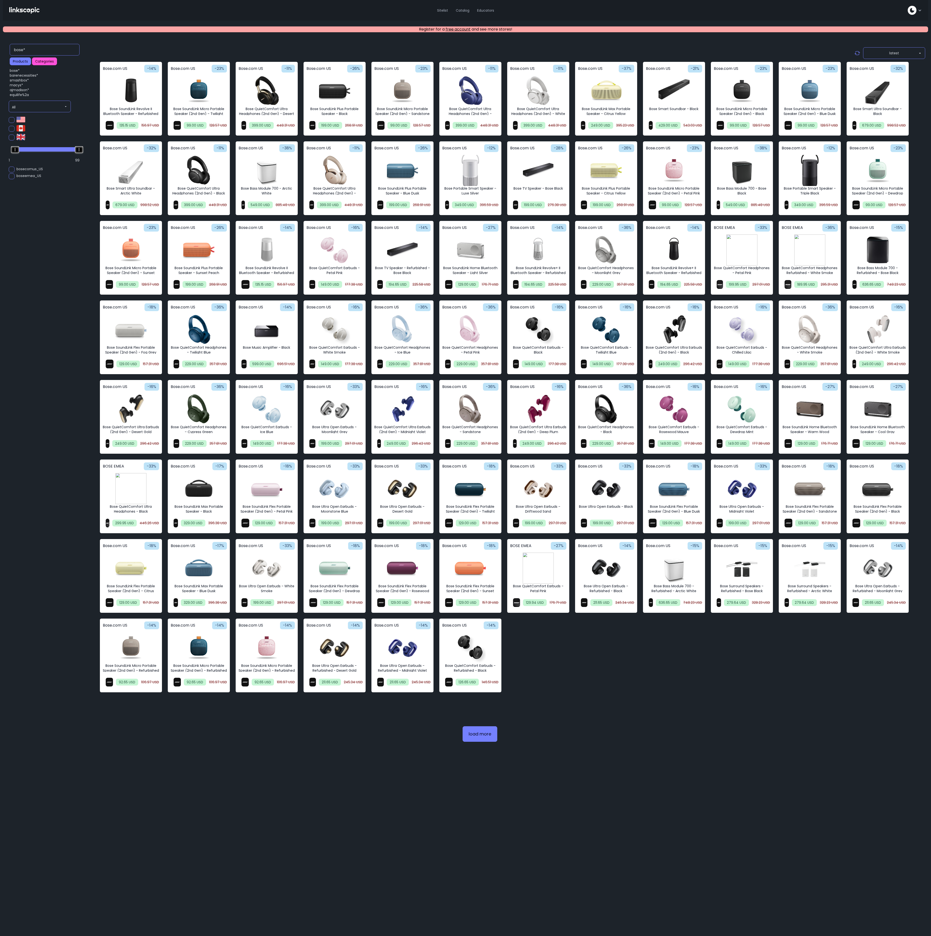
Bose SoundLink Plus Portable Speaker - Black (334, 111)
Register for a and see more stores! (465, 29)
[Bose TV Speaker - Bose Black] (538, 170)
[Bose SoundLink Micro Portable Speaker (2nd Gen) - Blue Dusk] (809, 90)
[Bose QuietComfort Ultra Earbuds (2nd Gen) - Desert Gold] (130, 409)
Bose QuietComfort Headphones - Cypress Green (198, 429)
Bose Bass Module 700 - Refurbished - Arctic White (673, 588)
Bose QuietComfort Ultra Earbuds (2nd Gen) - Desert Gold (131, 429)
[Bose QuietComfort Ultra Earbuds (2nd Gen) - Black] (674, 329)
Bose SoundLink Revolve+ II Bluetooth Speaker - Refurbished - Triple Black (673, 273)
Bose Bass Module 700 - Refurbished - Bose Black (878, 270)
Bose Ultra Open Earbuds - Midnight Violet (742, 509)
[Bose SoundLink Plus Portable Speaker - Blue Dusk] (402, 170)
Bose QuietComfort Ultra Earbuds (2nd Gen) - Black (674, 350)
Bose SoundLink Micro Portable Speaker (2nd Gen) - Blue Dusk (810, 111)
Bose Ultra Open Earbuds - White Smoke (266, 588)
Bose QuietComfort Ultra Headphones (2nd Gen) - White (538, 111)
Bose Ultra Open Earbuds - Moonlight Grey (334, 429)
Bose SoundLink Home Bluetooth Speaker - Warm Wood (810, 429)
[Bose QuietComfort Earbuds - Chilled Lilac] (741, 329)
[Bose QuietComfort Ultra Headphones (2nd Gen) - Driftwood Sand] (334, 170)
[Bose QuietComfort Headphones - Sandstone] (470, 409)
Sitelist (442, 10)
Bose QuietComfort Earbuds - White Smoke (334, 350)
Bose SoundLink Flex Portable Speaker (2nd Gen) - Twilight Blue (470, 511)
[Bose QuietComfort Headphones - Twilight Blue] (198, 329)
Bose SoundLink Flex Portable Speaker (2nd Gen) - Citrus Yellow (131, 591)
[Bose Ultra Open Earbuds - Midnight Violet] (741, 488)
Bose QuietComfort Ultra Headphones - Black (131, 509)
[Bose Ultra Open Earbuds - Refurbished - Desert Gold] (334, 647)
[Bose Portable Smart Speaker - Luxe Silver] (470, 170)
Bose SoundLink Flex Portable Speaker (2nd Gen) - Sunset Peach (470, 591)
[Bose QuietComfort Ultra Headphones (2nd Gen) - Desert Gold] (266, 90)
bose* (15, 70)
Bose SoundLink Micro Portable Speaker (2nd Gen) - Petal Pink (674, 191)
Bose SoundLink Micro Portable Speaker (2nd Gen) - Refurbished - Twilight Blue (199, 670)
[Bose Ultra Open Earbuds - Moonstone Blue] (334, 488)
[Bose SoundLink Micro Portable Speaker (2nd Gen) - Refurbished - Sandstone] (130, 647)
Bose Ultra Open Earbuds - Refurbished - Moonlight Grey (877, 588)
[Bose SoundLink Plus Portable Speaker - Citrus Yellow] (606, 170)
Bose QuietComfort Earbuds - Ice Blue (266, 429)
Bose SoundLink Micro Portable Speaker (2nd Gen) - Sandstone (402, 111)
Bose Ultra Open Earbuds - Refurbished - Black (606, 588)
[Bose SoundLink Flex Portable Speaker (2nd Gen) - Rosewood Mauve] (402, 568)
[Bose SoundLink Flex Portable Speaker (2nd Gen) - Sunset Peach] (470, 568)
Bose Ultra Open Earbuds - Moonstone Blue (334, 509)
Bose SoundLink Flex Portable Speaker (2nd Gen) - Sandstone (810, 509)
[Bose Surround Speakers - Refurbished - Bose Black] (741, 568)
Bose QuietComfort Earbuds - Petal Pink (334, 270)
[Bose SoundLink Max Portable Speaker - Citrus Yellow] (606, 90)
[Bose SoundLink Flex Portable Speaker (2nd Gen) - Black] (877, 488)
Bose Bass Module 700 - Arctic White (266, 191)
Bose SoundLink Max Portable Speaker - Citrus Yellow (606, 111)
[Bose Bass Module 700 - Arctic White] (266, 170)
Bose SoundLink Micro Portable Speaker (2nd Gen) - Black (741, 111)
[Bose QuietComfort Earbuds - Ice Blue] (266, 409)
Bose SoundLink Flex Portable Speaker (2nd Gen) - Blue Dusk (674, 509)
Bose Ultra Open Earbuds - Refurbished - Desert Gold (334, 668)
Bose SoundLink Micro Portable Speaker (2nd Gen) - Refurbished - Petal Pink (267, 670)
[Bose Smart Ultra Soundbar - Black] (877, 90)
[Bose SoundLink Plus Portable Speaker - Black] (334, 90)
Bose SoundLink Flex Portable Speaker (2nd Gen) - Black (878, 509)
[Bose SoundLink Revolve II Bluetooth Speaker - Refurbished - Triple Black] (130, 90)
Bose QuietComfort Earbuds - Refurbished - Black (470, 668)
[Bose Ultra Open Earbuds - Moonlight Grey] (334, 409)
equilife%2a (19, 94)
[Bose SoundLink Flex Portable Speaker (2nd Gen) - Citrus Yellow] (130, 568)
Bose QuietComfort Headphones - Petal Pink (742, 270)
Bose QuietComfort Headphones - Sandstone (470, 429)
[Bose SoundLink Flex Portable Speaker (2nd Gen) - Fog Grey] (130, 329)
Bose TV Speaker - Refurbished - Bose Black (402, 270)
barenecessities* (24, 75)
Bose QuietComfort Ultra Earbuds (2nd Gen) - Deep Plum (538, 429)
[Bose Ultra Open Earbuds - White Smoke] (266, 568)
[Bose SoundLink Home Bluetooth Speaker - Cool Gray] (877, 409)
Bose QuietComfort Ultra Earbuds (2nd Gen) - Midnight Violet (402, 429)
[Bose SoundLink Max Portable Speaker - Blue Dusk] (198, 568)
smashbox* (19, 80)
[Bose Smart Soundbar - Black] (674, 90)
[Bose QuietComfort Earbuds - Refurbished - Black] (470, 647)
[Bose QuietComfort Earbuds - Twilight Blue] (606, 329)
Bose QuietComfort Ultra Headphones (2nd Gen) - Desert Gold (266, 113)
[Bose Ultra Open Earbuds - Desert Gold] (402, 488)
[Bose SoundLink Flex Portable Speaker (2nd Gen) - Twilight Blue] (470, 488)
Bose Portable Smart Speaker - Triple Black (810, 191)
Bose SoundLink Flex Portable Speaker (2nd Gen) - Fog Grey (130, 350)
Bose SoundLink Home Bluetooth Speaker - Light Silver (470, 270)
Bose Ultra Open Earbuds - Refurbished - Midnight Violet (402, 668)
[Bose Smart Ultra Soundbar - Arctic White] (130, 170)
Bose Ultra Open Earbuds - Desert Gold (402, 509)
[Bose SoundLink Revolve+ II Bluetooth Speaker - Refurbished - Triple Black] (674, 250)
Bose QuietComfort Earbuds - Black (538, 350)
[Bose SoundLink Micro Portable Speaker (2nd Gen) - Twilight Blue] (198, 90)
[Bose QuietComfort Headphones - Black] (606, 409)
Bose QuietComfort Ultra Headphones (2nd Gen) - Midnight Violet (470, 113)
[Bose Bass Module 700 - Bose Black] (741, 170)
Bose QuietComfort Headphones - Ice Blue (402, 350)
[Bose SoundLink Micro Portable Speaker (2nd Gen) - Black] (741, 90)
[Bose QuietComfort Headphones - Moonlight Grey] (606, 250)
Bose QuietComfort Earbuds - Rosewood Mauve (674, 429)
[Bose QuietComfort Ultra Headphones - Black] (130, 488)
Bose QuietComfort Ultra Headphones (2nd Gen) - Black (198, 191)
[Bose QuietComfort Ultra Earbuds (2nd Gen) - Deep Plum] (538, 409)
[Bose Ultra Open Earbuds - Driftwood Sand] (538, 488)
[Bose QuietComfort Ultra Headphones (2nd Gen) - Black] (198, 170)
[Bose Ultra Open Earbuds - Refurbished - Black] (606, 568)
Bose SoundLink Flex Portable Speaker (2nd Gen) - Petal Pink (267, 509)
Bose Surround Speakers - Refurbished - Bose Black (741, 588)
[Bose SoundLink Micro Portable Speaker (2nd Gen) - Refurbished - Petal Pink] (266, 647)
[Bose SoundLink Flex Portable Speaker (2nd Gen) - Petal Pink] (266, 488)
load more (480, 734)
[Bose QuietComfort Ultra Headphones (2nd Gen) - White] (538, 90)
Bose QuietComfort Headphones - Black (606, 429)
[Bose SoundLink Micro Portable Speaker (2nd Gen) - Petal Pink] (674, 170)
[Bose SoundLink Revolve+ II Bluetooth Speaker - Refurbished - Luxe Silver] (538, 250)
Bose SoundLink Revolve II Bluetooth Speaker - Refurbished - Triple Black (130, 113)
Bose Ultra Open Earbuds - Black (606, 506)
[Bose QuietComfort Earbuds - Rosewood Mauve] (674, 409)
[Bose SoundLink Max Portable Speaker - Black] (198, 488)
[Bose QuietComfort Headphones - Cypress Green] (198, 409)
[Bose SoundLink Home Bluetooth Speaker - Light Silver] (470, 250)
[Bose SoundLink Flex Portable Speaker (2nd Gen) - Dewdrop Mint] (334, 568)
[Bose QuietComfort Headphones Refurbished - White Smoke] (809, 250)
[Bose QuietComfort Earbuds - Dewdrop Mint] (741, 409)
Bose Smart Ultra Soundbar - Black (877, 111)
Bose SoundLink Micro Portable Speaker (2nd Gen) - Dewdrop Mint (877, 193)
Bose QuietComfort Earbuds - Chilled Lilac (742, 350)
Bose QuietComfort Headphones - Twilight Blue (198, 350)
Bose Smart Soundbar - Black (673, 108)
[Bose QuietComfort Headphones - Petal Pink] (741, 250)
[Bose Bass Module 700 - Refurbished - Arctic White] (674, 568)
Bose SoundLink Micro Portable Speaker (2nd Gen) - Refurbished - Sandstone (131, 670)
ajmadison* (19, 90)
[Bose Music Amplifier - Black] (266, 329)
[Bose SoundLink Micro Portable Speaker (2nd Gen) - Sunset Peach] (130, 250)
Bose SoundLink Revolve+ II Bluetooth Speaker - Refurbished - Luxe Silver (538, 273)
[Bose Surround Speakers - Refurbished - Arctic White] (809, 568)
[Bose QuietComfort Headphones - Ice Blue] (402, 329)
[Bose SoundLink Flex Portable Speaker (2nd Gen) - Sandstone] (809, 488)
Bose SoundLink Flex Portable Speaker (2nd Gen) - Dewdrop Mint (334, 591)
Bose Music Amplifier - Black (266, 347)
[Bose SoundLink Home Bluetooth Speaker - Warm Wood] (809, 409)
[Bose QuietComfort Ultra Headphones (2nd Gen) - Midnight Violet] (470, 90)
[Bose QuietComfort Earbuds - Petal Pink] (334, 250)
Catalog (462, 10)
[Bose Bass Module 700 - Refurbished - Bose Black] (877, 250)
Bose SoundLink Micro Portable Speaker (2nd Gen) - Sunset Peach (130, 273)
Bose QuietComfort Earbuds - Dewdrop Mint (742, 429)
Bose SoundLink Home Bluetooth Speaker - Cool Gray (878, 429)
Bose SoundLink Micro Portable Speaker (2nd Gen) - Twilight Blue (198, 113)
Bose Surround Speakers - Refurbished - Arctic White (809, 588)
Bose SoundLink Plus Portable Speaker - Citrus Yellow (606, 191)
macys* (16, 85)
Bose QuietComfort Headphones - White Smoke (809, 350)
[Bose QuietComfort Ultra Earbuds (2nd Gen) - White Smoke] (877, 329)
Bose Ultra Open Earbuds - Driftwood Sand (538, 509)
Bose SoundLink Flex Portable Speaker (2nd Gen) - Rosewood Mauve (402, 591)
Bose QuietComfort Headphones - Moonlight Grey (606, 270)
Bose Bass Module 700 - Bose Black (741, 191)
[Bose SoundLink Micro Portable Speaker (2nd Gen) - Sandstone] (402, 90)
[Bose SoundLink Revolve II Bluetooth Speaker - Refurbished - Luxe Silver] (266, 250)
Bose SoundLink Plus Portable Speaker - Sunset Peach (199, 270)
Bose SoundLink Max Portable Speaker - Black (199, 509)
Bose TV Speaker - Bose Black (538, 188)
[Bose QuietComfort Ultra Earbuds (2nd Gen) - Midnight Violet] (402, 409)
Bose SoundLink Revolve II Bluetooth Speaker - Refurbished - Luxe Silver (266, 273)
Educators (485, 10)
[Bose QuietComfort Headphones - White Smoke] (809, 329)
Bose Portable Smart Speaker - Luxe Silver (470, 191)
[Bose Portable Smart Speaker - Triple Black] (809, 170)
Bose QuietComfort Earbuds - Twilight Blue (606, 350)
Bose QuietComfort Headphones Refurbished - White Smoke (809, 270)
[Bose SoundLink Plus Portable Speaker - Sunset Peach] (198, 250)
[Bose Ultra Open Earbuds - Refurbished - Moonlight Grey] (877, 568)
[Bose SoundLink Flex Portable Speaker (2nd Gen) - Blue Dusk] (674, 488)
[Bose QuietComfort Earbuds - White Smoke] (334, 329)
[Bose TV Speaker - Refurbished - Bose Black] (402, 250)
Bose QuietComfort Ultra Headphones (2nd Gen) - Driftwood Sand (334, 193)
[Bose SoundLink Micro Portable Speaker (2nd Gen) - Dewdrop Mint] (877, 170)
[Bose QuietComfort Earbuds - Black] (538, 329)
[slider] (15, 149)
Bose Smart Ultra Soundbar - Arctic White (131, 191)
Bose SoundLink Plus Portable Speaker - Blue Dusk (402, 191)
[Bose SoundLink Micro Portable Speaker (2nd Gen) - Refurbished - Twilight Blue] (198, 647)
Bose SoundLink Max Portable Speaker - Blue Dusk (199, 588)
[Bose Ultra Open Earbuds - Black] (606, 488)
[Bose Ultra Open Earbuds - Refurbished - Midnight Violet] (402, 647)
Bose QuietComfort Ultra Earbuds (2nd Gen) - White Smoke (878, 350)
